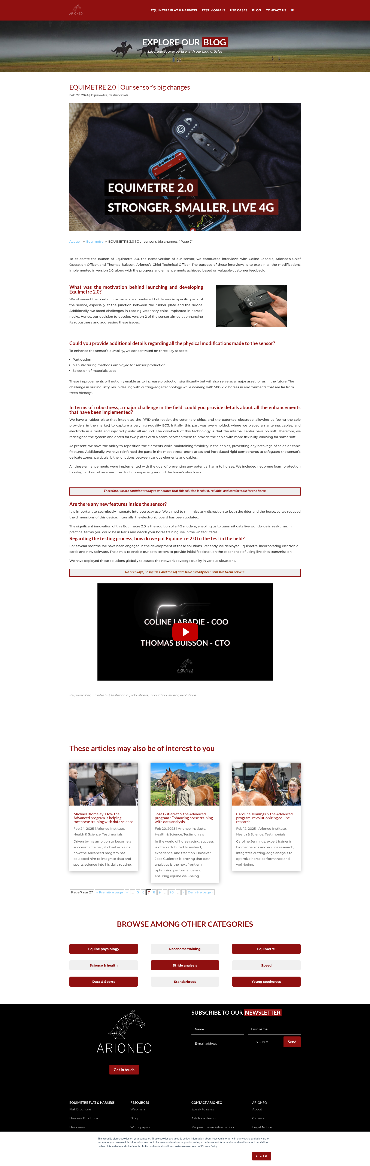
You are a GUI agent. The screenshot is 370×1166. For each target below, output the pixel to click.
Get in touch (124, 1069)
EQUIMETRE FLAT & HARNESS (174, 10)
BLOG (256, 10)
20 (172, 892)
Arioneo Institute (110, 829)
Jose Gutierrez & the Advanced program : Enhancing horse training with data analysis (184, 818)
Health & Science (87, 834)
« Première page (109, 892)
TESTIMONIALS (213, 10)
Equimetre (99, 95)
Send (292, 1041)
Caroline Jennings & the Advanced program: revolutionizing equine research (264, 818)
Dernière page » (200, 892)
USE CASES (238, 10)
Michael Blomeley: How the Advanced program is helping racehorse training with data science (103, 818)
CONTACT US (276, 10)
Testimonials (118, 95)
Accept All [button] (261, 1156)
